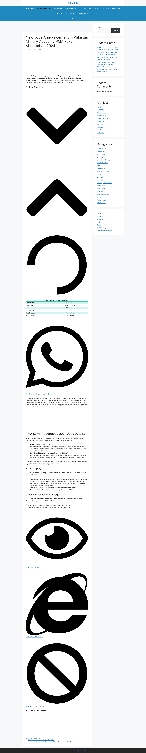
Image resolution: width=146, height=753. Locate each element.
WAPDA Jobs (116, 8)
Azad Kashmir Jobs (83, 13)
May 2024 (100, 130)
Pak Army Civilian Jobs (44, 8)
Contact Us (100, 216)
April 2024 (100, 133)
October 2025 (101, 115)
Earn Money (101, 168)
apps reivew (101, 151)
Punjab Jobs (58, 8)
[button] (73, 18)
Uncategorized (102, 200)
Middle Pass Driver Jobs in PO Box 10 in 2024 (41, 740)
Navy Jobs (100, 177)
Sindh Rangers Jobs (103, 194)
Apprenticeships (62, 13)
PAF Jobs (100, 180)
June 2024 (100, 127)
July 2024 (100, 124)
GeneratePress (81, 750)
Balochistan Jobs (94, 8)
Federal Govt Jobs (70, 8)
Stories (72, 13)
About (99, 213)
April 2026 (100, 110)
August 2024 (101, 121)
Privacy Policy (101, 228)
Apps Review (30, 8)
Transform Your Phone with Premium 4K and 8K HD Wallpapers (106, 64)
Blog (98, 166)
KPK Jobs (106, 8)
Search (99, 27)
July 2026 (100, 107)
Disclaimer (100, 219)
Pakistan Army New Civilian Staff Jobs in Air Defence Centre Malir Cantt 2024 (49, 741)
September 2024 (102, 118)
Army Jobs (100, 157)
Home (99, 225)
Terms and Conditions (104, 230)
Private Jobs (101, 186)
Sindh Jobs (82, 8)
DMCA (99, 222)
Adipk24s (73, 3)
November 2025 (102, 113)
